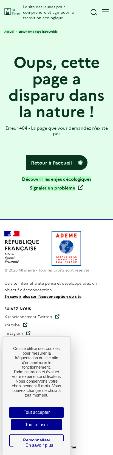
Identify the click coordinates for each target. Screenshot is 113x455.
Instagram (13, 333)
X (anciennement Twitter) (28, 316)
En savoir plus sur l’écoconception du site (42, 296)
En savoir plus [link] (39, 445)
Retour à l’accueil (51, 162)
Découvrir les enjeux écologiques (56, 179)
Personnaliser (36, 440)
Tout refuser (36, 424)
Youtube (12, 324)
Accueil (9, 31)
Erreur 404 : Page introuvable (38, 31)
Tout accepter (37, 412)
